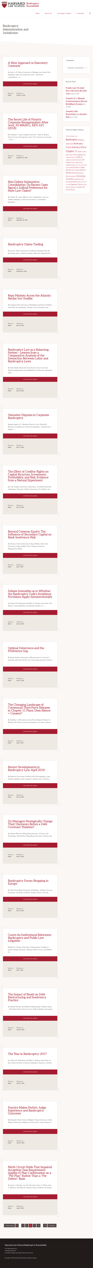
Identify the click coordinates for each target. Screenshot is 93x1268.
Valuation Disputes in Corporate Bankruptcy (28, 416)
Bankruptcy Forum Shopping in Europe (28, 882)
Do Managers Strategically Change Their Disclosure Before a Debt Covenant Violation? (30, 824)
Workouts (72, 189)
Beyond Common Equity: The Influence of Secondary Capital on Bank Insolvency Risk (29, 534)
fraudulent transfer (70, 165)
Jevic (82, 165)
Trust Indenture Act (72, 187)
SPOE (75, 181)
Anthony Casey (74, 136)
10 (39, 1225)
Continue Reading (34, 84)
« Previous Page (9, 1225)
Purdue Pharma (76, 173)
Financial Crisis (79, 162)
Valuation (79, 187)
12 (45, 1225)
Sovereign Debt (70, 181)
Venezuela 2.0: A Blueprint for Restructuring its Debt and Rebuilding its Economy (76, 101)
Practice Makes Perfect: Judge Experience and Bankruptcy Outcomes (27, 1110)
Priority (69, 172)
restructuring (80, 176)
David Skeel (73, 159)
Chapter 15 (80, 151)
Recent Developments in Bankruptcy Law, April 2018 (26, 768)
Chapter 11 (71, 151)
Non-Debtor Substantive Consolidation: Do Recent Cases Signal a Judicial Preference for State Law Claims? (28, 186)
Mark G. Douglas (80, 167)
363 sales (68, 136)
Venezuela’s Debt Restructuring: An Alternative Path (76, 114)
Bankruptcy (72, 139)
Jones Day (72, 167)
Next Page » (52, 1225)
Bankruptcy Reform (79, 147)
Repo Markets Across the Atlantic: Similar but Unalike (29, 297)
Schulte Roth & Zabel (79, 179)
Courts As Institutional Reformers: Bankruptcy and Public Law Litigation (29, 938)
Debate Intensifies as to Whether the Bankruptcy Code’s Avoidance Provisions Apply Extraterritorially (30, 594)
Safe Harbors (70, 179)
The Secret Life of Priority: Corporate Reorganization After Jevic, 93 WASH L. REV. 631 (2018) (28, 124)
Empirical (73, 162)
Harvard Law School (28, 1253)
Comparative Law (81, 154)
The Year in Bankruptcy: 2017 (27, 1054)
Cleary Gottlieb (72, 154)
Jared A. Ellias (78, 165)
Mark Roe (68, 170)
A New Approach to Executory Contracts (28, 64)
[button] (90, 13)
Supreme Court (76, 184)
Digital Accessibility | (17, 1253)
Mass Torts (73, 170)
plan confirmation (81, 170)
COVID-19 (79, 157)
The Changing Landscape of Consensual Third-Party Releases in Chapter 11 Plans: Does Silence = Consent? (29, 709)
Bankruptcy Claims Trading (25, 244)
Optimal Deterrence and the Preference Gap (26, 649)
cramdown (68, 160)
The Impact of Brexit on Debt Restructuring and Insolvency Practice (27, 997)
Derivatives (79, 160)
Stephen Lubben (80, 181)
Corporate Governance (70, 157)
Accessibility (8, 1253)
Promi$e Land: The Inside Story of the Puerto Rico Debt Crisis (76, 91)
